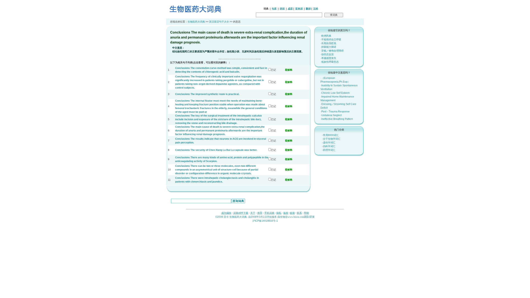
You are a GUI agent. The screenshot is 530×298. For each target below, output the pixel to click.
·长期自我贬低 (328, 43)
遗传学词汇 (329, 142)
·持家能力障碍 (328, 47)
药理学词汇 (329, 150)
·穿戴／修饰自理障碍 (332, 50)
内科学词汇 (329, 146)
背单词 (299, 8)
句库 (274, 8)
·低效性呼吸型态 (329, 61)
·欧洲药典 (325, 35)
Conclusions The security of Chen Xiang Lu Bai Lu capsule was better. (216, 150)
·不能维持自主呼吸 (330, 39)
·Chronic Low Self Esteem (335, 92)
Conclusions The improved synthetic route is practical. (207, 94)
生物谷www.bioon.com (292, 216)
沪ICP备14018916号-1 (265, 220)
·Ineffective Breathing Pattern (336, 119)
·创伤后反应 (327, 54)
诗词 (282, 8)
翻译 (308, 8)
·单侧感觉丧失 (328, 58)
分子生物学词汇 (331, 138)
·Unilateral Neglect (331, 115)
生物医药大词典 (196, 21)
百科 (315, 8)
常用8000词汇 (331, 135)
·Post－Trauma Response (335, 111)
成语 (290, 8)
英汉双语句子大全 (219, 21)
